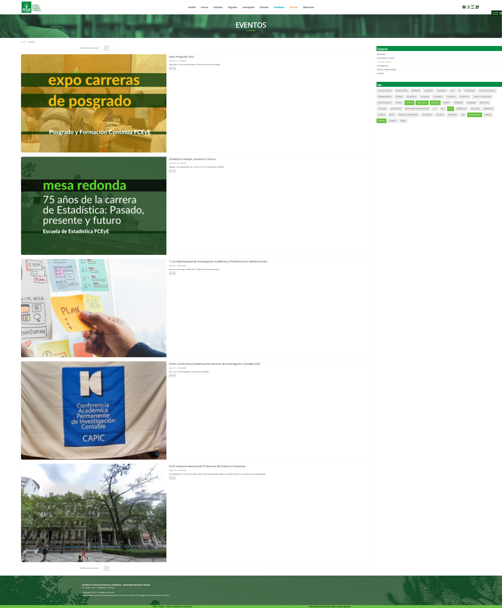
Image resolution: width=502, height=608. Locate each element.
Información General (385, 58)
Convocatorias (384, 91)
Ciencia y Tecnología (482, 97)
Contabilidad (474, 115)
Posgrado (451, 97)
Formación (488, 109)
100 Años (440, 115)
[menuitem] (192, 7)
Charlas (381, 115)
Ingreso (409, 103)
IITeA (442, 109)
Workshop (452, 115)
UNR (462, 115)
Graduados (422, 103)
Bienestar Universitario (408, 115)
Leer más (172, 68)
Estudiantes (470, 91)
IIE (459, 91)
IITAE (450, 109)
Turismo (399, 97)
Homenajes (471, 103)
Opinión (381, 121)
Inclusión (475, 109)
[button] (496, 13)
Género (446, 103)
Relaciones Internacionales (417, 109)
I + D (434, 109)
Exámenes (435, 103)
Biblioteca (484, 103)
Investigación (382, 65)
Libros (403, 121)
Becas (391, 115)
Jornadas (428, 91)
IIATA (452, 91)
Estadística (411, 97)
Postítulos (464, 97)
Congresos (441, 91)
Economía (425, 97)
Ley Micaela (427, 115)
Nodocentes (396, 109)
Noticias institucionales (386, 69)
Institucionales (384, 103)
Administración (384, 97)
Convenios (437, 97)
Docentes (382, 109)
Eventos (31, 42)
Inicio (23, 42)
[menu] (251, 7)
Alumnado (381, 54)
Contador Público (384, 62)
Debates (380, 73)
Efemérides (458, 103)
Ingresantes (462, 109)
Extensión (416, 91)
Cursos (399, 103)
